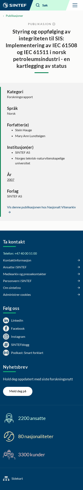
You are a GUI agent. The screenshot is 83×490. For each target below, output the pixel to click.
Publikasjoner (14, 15)
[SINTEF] (14, 5)
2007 (10, 180)
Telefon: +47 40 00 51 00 (20, 253)
